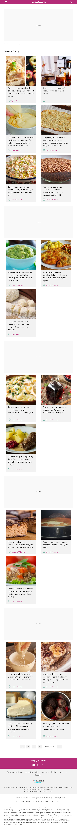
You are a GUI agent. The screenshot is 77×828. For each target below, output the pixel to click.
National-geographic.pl (52, 797)
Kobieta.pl (26, 797)
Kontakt (38, 775)
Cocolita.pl (49, 801)
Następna (49, 746)
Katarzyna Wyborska (18, 552)
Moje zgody (64, 772)
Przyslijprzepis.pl (37, 797)
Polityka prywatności (42, 772)
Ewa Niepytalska (51, 150)
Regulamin (54, 772)
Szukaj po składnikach (15, 772)
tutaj (21, 824)
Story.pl (57, 801)
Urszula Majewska (52, 199)
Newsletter (29, 772)
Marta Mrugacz (16, 150)
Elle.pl (11, 797)
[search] (71, 2)
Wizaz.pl (41, 801)
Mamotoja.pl (20, 801)
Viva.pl (34, 801)
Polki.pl (28, 801)
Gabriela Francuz (17, 199)
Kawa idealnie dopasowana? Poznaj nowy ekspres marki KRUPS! (54, 91)
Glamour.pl (18, 797)
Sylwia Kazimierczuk (18, 101)
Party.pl (64, 797)
